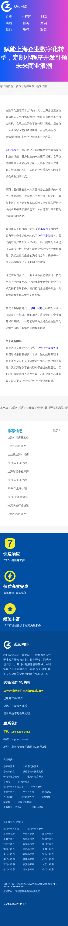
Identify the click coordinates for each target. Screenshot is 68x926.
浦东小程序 (28, 869)
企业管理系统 (19, 669)
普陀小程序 (9, 864)
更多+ (56, 430)
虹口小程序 (48, 859)
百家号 (6, 781)
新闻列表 (28, 86)
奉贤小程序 (28, 849)
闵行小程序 (9, 859)
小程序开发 (46, 229)
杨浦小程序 (28, 859)
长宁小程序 (48, 864)
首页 (18, 86)
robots (6, 802)
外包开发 (7, 797)
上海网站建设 (36, 807)
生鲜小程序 (9, 792)
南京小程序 (48, 834)
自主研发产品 (27, 797)
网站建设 (46, 792)
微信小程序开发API (13, 786)
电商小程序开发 (35, 776)
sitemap (46, 797)
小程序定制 (44, 235)
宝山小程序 (48, 854)
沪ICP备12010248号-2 (15, 904)
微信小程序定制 (35, 828)
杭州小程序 (28, 839)
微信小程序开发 (11, 828)
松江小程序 (48, 869)
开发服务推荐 (25, 802)
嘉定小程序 (28, 854)
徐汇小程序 (9, 869)
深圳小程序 (48, 839)
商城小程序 (23, 664)
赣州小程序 (48, 844)
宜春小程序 (28, 844)
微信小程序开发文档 (33, 771)
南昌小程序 (9, 849)
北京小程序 (9, 844)
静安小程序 (28, 864)
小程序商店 (9, 771)
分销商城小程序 (11, 776)
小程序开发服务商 (48, 347)
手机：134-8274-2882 (16, 731)
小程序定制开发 (31, 766)
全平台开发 (28, 792)
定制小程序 (12, 149)
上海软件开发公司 (12, 807)
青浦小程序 (48, 849)
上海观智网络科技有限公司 (26, 891)
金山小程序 (9, 854)
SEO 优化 (41, 669)
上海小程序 (9, 839)
